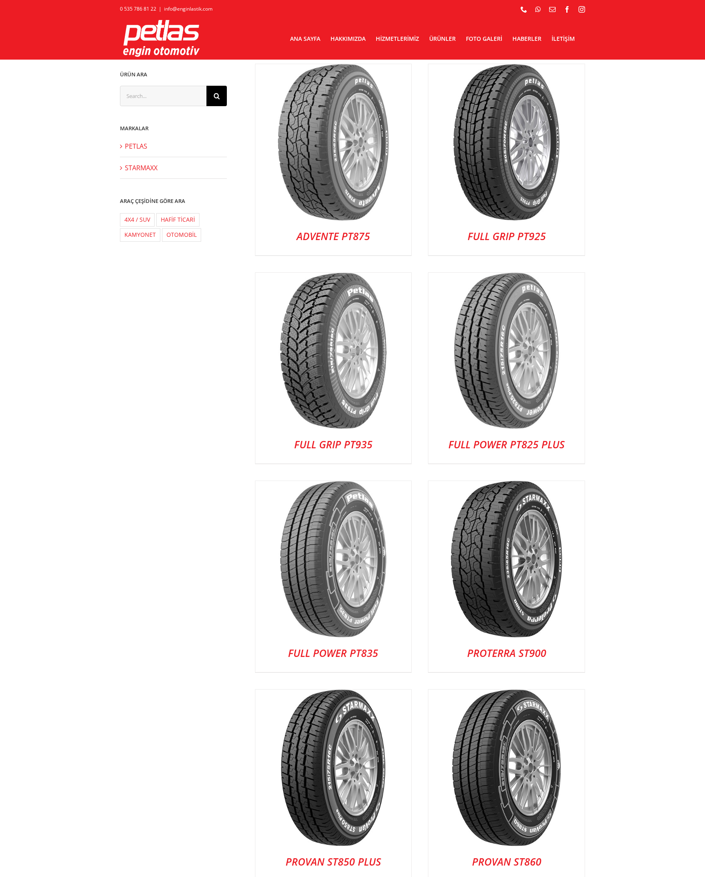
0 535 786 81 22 (138, 8)
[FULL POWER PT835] (333, 487)
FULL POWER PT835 (333, 653)
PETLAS (136, 146)
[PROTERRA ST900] (506, 487)
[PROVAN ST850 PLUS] (333, 696)
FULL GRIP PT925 (507, 236)
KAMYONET (140, 234)
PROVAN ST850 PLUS (333, 861)
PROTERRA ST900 (506, 653)
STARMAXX (141, 167)
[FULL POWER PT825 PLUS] (506, 279)
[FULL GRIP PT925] (506, 70)
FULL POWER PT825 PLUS (506, 444)
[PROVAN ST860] (506, 696)
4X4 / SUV (137, 219)
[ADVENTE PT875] (333, 70)
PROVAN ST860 (506, 861)
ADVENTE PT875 (333, 236)
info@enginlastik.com (188, 8)
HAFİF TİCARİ (178, 219)
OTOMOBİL (181, 234)
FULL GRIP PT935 (333, 444)
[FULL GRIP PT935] (333, 279)
